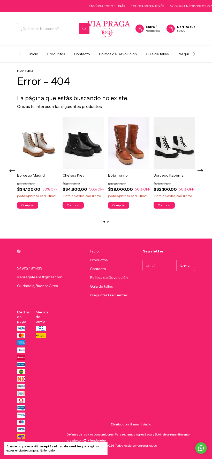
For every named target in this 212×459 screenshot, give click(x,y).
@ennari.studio (140, 424)
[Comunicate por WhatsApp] (201, 448)
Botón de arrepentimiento (172, 434)
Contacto (82, 54)
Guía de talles (157, 54)
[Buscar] (84, 28)
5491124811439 (29, 268)
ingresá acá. (144, 434)
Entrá (150, 27)
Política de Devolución (118, 54)
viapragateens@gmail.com (39, 277)
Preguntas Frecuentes (108, 295)
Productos (56, 54)
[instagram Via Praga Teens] (19, 251)
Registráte (153, 31)
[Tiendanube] (87, 442)
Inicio (33, 54)
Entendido (47, 450)
